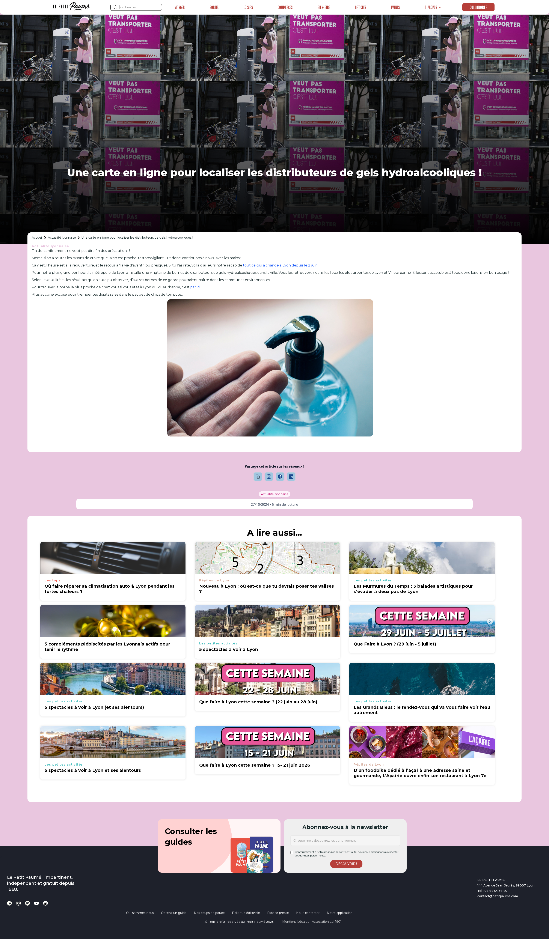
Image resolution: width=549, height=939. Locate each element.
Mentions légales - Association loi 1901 (312, 922)
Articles (360, 7)
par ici (195, 287)
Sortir (214, 7)
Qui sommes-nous (140, 913)
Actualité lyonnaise (62, 237)
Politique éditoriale (246, 913)
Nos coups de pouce (209, 913)
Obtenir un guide (174, 913)
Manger (180, 7)
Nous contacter (308, 913)
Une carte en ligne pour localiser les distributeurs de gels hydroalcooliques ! (137, 237)
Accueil (37, 237)
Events (395, 7)
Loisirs (248, 7)
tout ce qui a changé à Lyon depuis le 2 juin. (280, 265)
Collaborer (478, 7)
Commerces (285, 7)
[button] (433, 7)
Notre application (340, 913)
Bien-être (324, 7)
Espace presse (278, 913)
